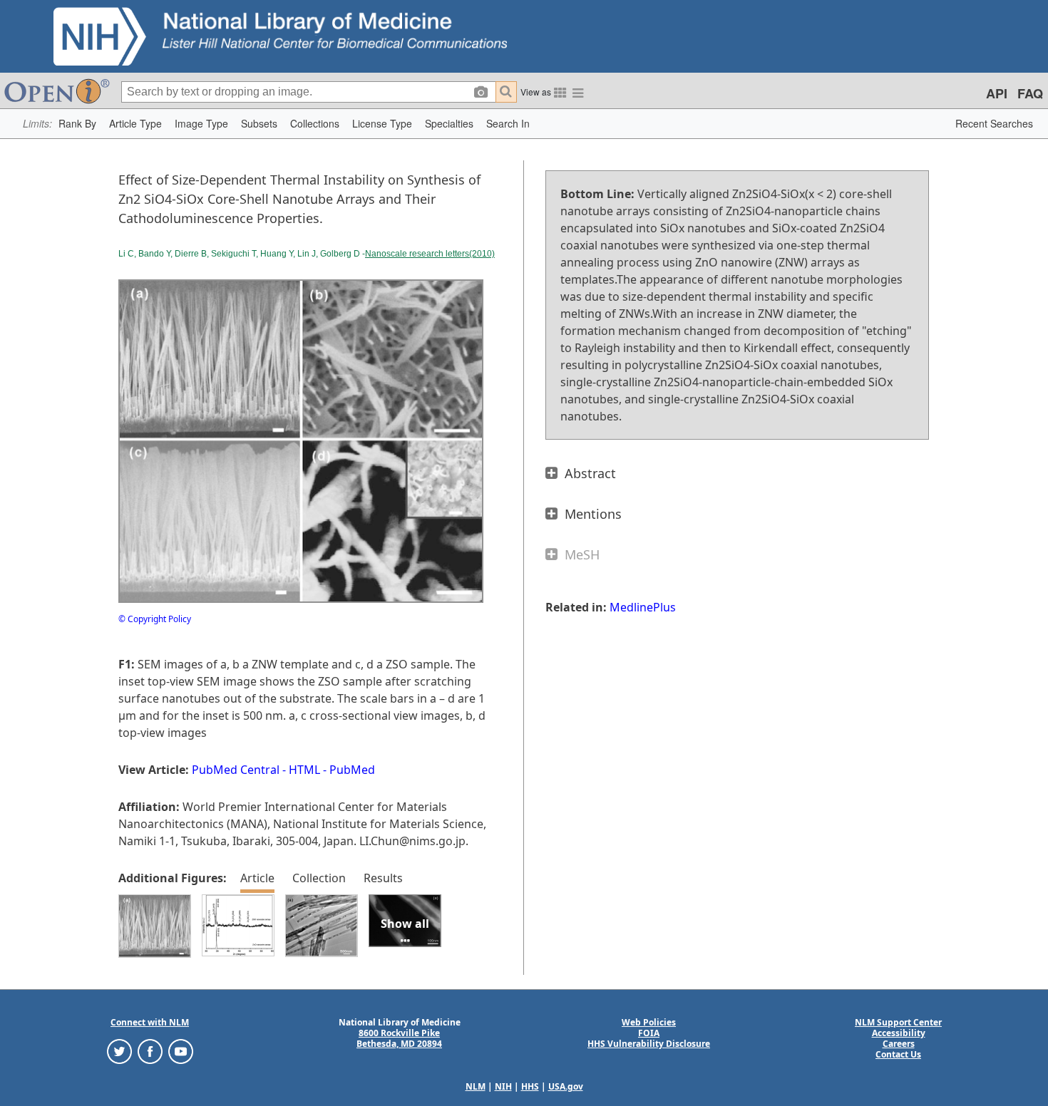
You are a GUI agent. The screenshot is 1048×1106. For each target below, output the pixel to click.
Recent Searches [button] (994, 123)
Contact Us (898, 1054)
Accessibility (898, 1033)
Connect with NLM (150, 1022)
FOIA (648, 1033)
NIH (503, 1086)
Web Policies (649, 1022)
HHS (530, 1086)
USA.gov (565, 1086)
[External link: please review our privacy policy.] (119, 1051)
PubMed (352, 769)
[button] (77, 123)
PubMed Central (235, 769)
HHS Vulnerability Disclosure (648, 1044)
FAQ (1030, 93)
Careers (899, 1044)
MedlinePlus (643, 607)
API (996, 93)
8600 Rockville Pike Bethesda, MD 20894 (399, 1038)
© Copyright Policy (154, 619)
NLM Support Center (898, 1022)
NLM (476, 1086)
